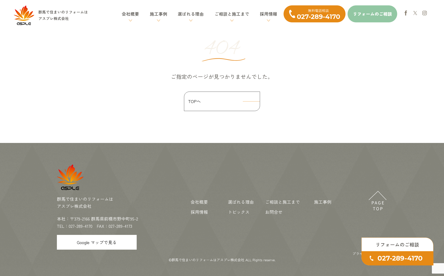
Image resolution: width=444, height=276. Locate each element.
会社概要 (130, 14)
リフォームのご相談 (372, 14)
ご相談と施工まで (232, 14)
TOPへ (194, 101)
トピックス (239, 212)
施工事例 (158, 14)
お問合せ (274, 212)
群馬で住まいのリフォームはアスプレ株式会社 (208, 259)
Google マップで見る (97, 242)
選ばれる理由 (191, 14)
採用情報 (268, 14)
